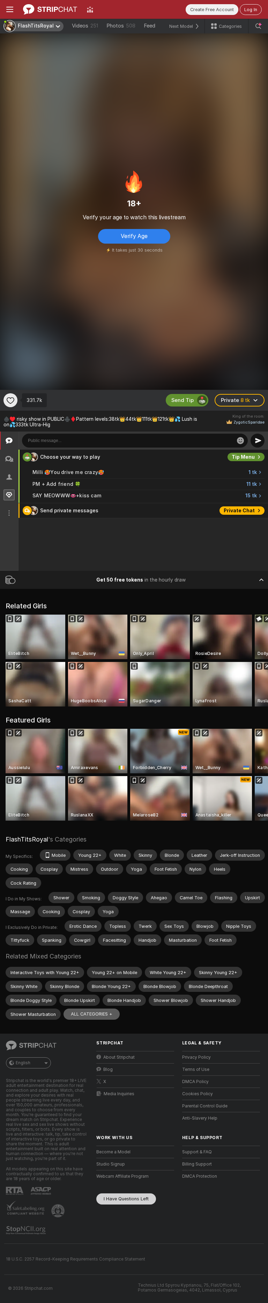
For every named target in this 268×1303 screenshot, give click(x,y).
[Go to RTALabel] (15, 1190)
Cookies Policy (197, 1093)
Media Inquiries (119, 1093)
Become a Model (113, 1152)
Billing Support (197, 1164)
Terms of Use (195, 1069)
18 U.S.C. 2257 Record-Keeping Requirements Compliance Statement (75, 1259)
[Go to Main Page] (50, 9)
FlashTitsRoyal (27, 839)
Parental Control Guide (205, 1106)
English (23, 1062)
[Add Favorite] (10, 400)
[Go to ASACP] (41, 1191)
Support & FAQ (197, 1152)
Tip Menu (243, 457)
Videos (85, 26)
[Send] (258, 441)
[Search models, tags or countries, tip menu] (258, 26)
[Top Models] (90, 9)
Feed (149, 26)
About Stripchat (119, 1057)
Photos (120, 26)
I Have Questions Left (126, 1198)
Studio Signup (110, 1164)
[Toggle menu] (10, 9)
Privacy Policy (196, 1057)
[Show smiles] (240, 440)
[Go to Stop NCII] (26, 1230)
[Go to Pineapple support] (58, 1210)
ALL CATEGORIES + (91, 1014)
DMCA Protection (199, 1176)
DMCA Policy (195, 1081)
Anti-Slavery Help (199, 1118)
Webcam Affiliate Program (122, 1176)
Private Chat (239, 510)
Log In (250, 9)
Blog (108, 1069)
